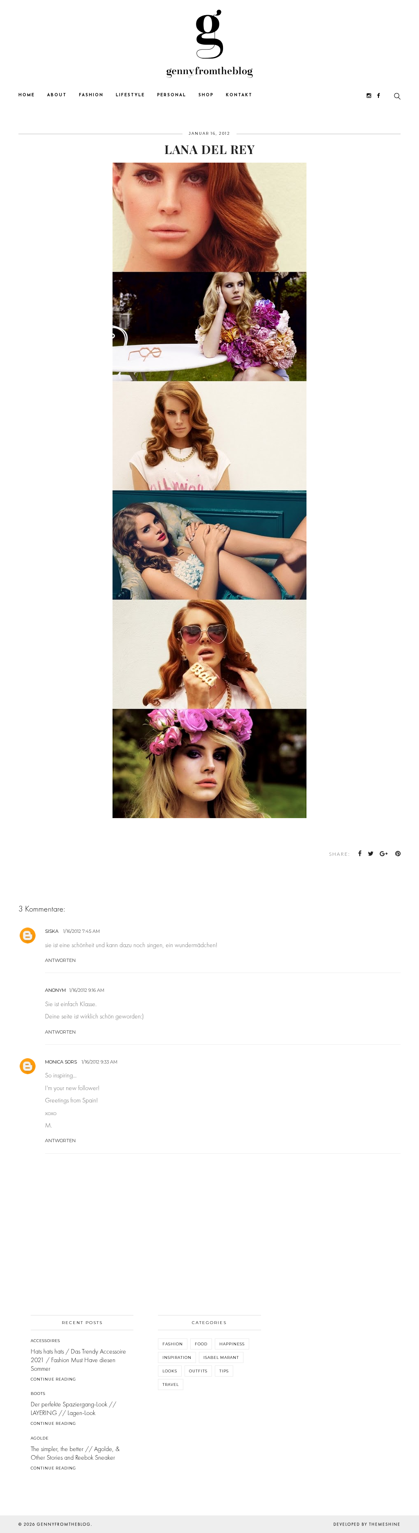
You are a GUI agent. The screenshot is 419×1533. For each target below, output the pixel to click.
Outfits (198, 1371)
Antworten (60, 960)
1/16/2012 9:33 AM (99, 1062)
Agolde (40, 1438)
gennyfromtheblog (64, 1524)
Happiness (232, 1344)
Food (201, 1344)
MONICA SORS (61, 1062)
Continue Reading (53, 1379)
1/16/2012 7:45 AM (81, 931)
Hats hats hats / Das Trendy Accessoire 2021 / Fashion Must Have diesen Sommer (78, 1360)
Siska (52, 931)
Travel (170, 1384)
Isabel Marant (221, 1357)
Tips (224, 1371)
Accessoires (45, 1340)
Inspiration (176, 1357)
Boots (38, 1393)
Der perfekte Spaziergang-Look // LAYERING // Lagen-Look (73, 1408)
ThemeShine (385, 1524)
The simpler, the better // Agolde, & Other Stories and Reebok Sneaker (75, 1453)
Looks (169, 1371)
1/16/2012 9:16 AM (86, 990)
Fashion (172, 1344)
